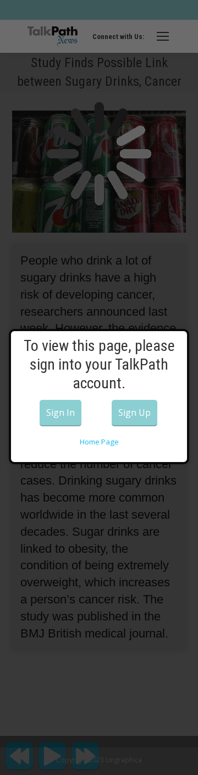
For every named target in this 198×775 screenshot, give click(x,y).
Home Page (99, 442)
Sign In (60, 412)
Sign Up (134, 412)
